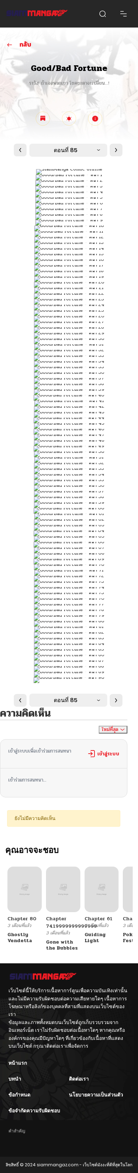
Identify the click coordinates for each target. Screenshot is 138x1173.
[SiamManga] (37, 14)
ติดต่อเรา (79, 1078)
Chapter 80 (21, 918)
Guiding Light (95, 937)
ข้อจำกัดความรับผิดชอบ (34, 1110)
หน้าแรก (17, 1062)
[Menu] (123, 13)
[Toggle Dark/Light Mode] (69, 119)
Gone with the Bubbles (62, 945)
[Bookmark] (43, 119)
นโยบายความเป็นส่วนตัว (96, 1094)
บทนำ (14, 1078)
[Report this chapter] (95, 119)
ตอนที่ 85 (65, 150)
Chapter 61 (99, 918)
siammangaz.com (58, 1165)
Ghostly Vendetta (19, 937)
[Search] (103, 14)
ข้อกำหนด (19, 1094)
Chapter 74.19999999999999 (71, 922)
